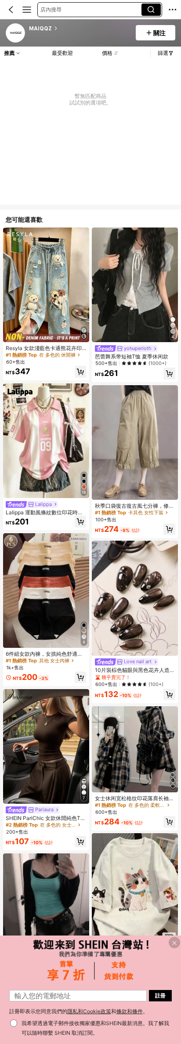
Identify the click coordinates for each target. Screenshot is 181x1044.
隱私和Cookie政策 (89, 1011)
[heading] (79, 28)
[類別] (27, 9)
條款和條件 (129, 1011)
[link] (15, 33)
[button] (11, 9)
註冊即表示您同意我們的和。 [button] (78, 1011)
